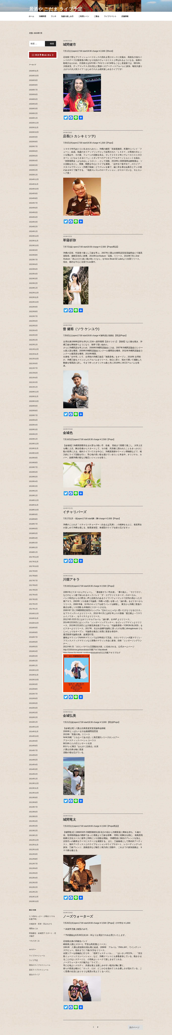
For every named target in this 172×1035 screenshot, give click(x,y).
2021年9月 (33, 363)
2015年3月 (33, 713)
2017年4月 (33, 595)
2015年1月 (33, 722)
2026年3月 (33, 109)
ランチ (53, 16)
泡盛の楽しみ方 (67, 16)
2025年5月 (33, 156)
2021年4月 (33, 378)
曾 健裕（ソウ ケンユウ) (81, 329)
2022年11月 (33, 297)
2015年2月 (33, 717)
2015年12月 (34, 670)
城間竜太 (69, 819)
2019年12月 (34, 444)
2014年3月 (33, 769)
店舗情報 (124, 16)
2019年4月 (33, 481)
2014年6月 (33, 755)
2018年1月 (33, 552)
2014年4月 (33, 765)
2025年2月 (33, 170)
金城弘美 (69, 715)
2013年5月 (33, 816)
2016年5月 (33, 647)
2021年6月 (33, 373)
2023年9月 (33, 250)
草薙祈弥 (69, 240)
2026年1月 (33, 118)
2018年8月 (33, 519)
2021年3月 (33, 382)
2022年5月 (33, 326)
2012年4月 (33, 878)
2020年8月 (33, 411)
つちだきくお (34, 941)
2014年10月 (34, 736)
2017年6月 (33, 585)
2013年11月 (33, 788)
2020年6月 (33, 420)
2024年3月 (33, 222)
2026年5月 (33, 99)
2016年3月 (33, 656)
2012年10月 (34, 849)
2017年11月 (33, 562)
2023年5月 (33, 269)
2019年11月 (33, 448)
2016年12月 (34, 613)
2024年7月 (33, 203)
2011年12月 (33, 897)
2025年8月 (33, 142)
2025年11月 (33, 127)
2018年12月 (34, 500)
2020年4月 (33, 425)
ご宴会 (96, 16)
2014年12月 (34, 727)
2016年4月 (33, 651)
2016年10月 (34, 623)
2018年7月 (33, 524)
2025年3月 (33, 165)
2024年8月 (33, 198)
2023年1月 (33, 288)
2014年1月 (33, 779)
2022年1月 (33, 345)
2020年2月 (33, 434)
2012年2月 (33, 887)
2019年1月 (33, 495)
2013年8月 (33, 802)
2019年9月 (33, 458)
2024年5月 (33, 212)
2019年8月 (33, 463)
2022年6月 (33, 321)
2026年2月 (33, 113)
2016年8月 (33, 632)
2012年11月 (33, 845)
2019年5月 (33, 477)
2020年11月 (33, 396)
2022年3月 (33, 335)
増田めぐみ (33, 928)
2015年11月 (33, 675)
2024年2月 (33, 227)
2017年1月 (33, 609)
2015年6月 (33, 698)
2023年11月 (33, 241)
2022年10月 (34, 302)
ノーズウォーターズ (78, 916)
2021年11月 (33, 354)
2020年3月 (33, 429)
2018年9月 (33, 514)
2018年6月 (33, 529)
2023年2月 (33, 283)
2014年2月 (33, 774)
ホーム (31, 16)
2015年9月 (33, 684)
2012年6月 (33, 868)
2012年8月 (33, 859)
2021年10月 (34, 359)
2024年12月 (34, 179)
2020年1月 (33, 439)
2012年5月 (33, 873)
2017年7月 (33, 581)
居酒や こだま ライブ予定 (55, 8)
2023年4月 (33, 274)
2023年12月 (34, 236)
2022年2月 (33, 340)
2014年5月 (33, 760)
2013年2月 (33, 831)
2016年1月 (33, 665)
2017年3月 (33, 599)
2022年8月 (33, 311)
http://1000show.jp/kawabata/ (76, 650)
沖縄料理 (42, 16)
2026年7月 (33, 90)
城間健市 (69, 44)
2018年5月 (33, 533)
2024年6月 (33, 208)
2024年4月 (33, 217)
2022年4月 (33, 330)
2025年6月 (33, 151)
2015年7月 (33, 694)
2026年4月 (33, 104)
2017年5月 (33, 590)
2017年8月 (33, 576)
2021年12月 (34, 349)
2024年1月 (33, 231)
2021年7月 (33, 368)
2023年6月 (33, 264)
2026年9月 (33, 80)
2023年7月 (33, 260)
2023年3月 (33, 279)
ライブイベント (110, 16)
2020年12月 (34, 392)
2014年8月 (33, 746)
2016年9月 (33, 628)
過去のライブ (34, 975)
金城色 (68, 433)
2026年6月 (33, 94)
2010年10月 (34, 901)
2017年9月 (33, 571)
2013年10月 (34, 793)
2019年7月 (33, 467)
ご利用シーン (83, 16)
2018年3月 (33, 543)
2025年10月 (34, 132)
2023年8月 (33, 255)
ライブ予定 (33, 960)
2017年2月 (33, 604)
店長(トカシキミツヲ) (79, 136)
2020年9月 (33, 406)
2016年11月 (33, 618)
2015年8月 (33, 689)
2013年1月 (33, 835)
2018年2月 (33, 547)
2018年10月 (34, 510)
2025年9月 (33, 137)
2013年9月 (33, 797)
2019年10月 (34, 453)
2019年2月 (33, 491)
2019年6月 (33, 472)
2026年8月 (33, 85)
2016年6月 (33, 642)
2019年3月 (33, 486)
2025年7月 (33, 146)
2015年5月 (33, 703)
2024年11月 (33, 184)
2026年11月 (33, 71)
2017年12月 (34, 557)
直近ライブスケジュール (38, 970)
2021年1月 (33, 387)
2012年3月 (33, 883)
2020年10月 (34, 401)
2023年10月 (34, 245)
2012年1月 (33, 892)
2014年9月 (33, 741)
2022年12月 (34, 293)
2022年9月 (33, 307)
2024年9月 (33, 193)
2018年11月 (33, 505)
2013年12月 (34, 783)
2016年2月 (33, 661)
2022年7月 (33, 316)
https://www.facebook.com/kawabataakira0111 (83, 653)
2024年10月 (34, 189)
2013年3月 (33, 826)
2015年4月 (33, 708)
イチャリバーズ (75, 512)
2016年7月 (33, 637)
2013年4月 (33, 821)
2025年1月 (33, 175)
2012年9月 (33, 854)
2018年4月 (33, 538)
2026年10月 (34, 76)
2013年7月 (33, 807)
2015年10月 (34, 680)
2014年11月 (33, 731)
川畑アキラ (71, 579)
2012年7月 (33, 864)
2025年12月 (34, 123)
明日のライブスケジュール (39, 965)
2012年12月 (34, 840)
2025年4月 (33, 161)
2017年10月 (34, 566)
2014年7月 (33, 750)
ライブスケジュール (37, 956)
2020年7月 (33, 415)
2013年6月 (33, 812)
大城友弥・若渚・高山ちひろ (40, 924)
